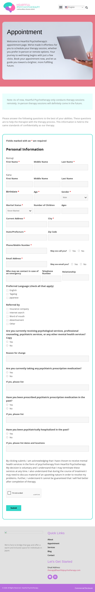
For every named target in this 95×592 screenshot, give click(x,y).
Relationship (69, 272)
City (51, 218)
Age (36, 192)
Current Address (15, 218)
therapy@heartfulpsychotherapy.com (64, 570)
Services (51, 547)
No (82, 251)
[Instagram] (55, 577)
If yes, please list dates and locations (25, 443)
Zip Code (52, 232)
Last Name (68, 162)
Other (12, 324)
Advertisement (17, 320)
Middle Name (41, 162)
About (50, 539)
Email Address (14, 258)
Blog (50, 551)
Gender (66, 192)
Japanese (14, 297)
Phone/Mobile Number (19, 245)
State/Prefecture (15, 232)
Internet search (17, 312)
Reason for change (15, 353)
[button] (60, 7)
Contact (51, 555)
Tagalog (13, 294)
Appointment (53, 543)
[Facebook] (50, 577)
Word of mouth (17, 316)
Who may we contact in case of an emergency (22, 272)
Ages (64, 205)
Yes (74, 251)
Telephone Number (47, 272)
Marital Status (14, 205)
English (71, 7)
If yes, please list (15, 382)
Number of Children (44, 205)
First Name (13, 162)
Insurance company (19, 309)
